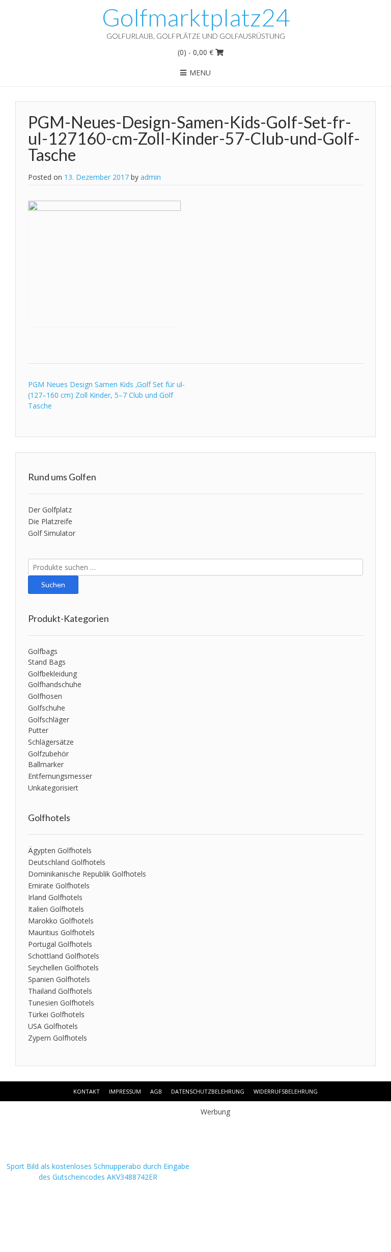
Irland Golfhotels (55, 897)
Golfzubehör (48, 753)
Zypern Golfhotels (57, 1038)
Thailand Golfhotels (60, 991)
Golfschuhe (46, 708)
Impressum (125, 1091)
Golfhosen (45, 696)
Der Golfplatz (50, 509)
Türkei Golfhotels (56, 1014)
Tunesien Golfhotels (61, 1003)
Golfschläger (48, 719)
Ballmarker (46, 764)
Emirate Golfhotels (59, 885)
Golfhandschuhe (54, 684)
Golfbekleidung (52, 673)
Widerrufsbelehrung (286, 1091)
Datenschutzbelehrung (207, 1091)
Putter (38, 730)
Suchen (53, 584)
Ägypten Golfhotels (60, 850)
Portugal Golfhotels (60, 944)
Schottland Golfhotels (63, 956)
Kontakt (86, 1091)
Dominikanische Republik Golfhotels (87, 874)
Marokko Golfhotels (61, 921)
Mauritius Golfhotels (61, 932)
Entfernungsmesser (60, 776)
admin (151, 177)
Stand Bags (47, 662)
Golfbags (43, 651)
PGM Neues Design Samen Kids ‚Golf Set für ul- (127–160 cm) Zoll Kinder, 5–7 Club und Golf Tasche (106, 395)
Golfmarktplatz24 (196, 17)
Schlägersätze (51, 742)
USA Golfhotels (53, 1026)
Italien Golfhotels (56, 909)
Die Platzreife (50, 521)
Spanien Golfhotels (59, 979)
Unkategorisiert (53, 788)
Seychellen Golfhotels (63, 967)
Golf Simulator (51, 533)
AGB (156, 1091)
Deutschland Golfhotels (66, 862)
